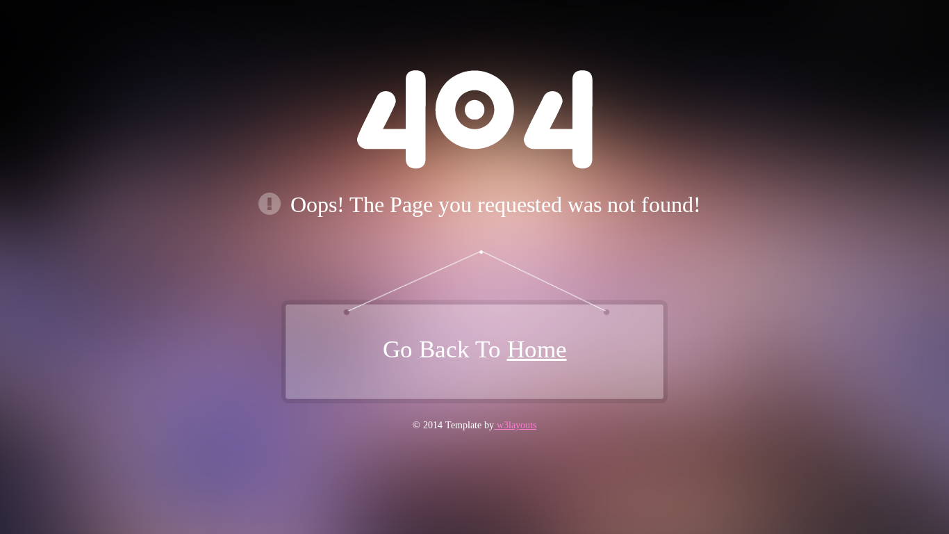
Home (537, 349)
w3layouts (515, 425)
